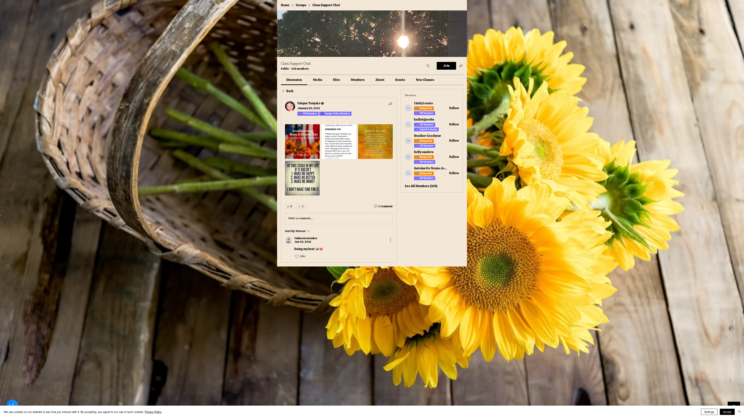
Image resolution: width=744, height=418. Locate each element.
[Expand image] (302, 141)
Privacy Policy (153, 412)
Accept (727, 412)
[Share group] (460, 65)
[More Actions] (390, 240)
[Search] (428, 66)
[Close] (739, 412)
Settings (709, 412)
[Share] (390, 103)
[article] (339, 179)
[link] (294, 80)
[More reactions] (301, 206)
